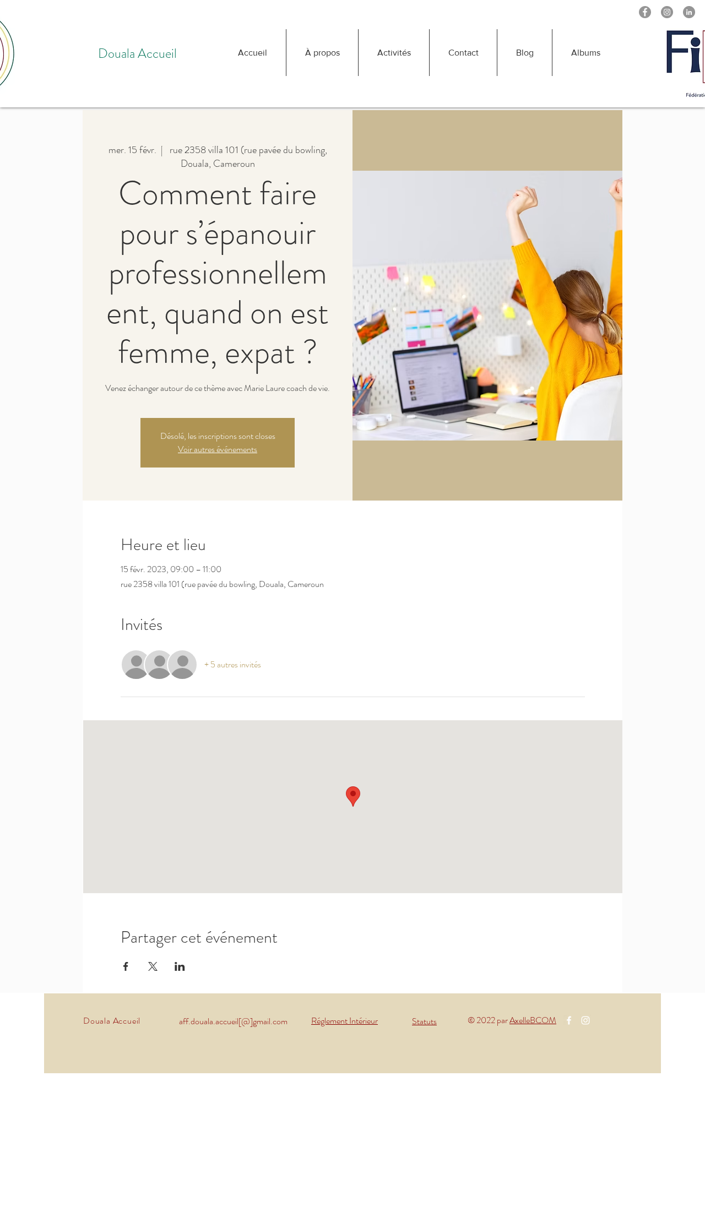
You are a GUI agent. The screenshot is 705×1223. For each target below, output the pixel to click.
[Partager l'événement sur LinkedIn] (180, 966)
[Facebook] (645, 12)
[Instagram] (667, 12)
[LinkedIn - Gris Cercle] (689, 12)
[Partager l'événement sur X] (153, 966)
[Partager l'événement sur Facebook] (126, 966)
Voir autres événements (217, 449)
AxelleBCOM (532, 1020)
